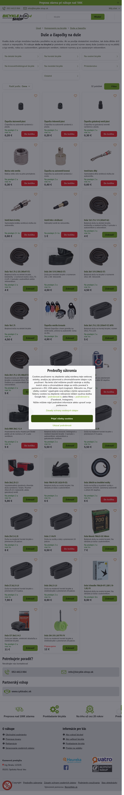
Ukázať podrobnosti (62, 425)
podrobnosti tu (55, 396)
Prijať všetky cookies (62, 418)
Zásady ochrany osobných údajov (62, 410)
